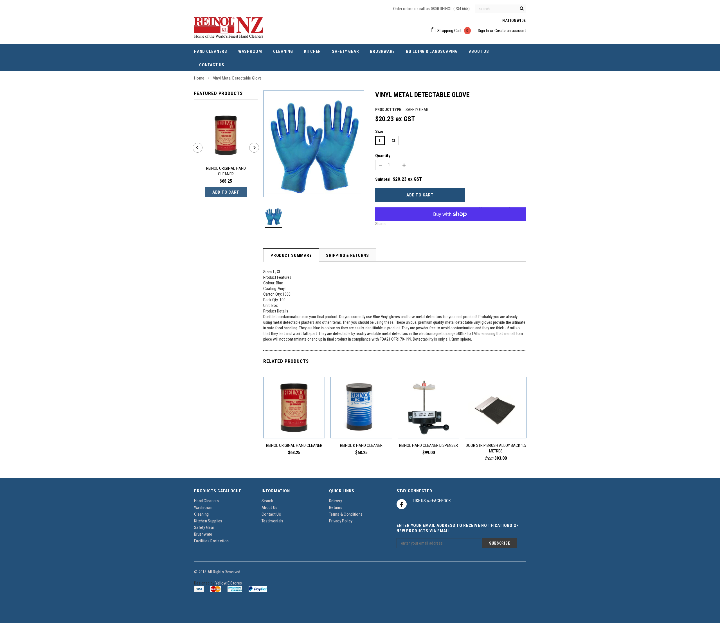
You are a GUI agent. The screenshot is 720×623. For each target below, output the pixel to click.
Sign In (483, 30)
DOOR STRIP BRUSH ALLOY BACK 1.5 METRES (496, 448)
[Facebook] (402, 504)
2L (294, 425)
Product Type (388, 109)
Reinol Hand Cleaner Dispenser (428, 445)
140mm (505, 425)
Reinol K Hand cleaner (361, 445)
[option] (313, 144)
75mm (484, 425)
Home (199, 78)
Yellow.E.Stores (228, 583)
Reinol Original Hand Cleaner (226, 171)
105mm (494, 425)
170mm (516, 425)
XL (394, 140)
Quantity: (383, 155)
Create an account (510, 30)
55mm (474, 425)
